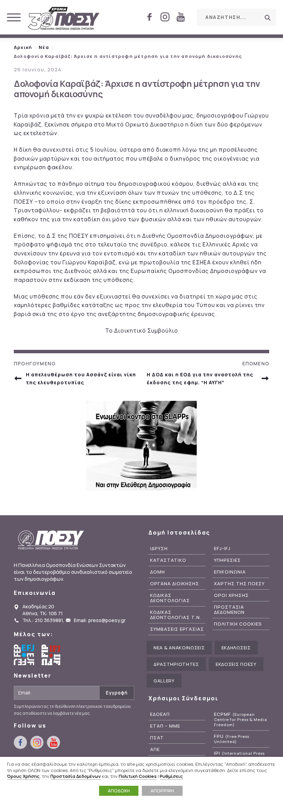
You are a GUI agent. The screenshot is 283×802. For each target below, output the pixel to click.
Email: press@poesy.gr (100, 620)
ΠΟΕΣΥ (64, 19)
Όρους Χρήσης (23, 776)
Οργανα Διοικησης (174, 583)
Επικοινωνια (230, 572)
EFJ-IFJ (222, 548)
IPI (239, 756)
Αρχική (23, 47)
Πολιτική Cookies (138, 776)
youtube (180, 17)
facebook (149, 17)
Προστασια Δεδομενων (229, 610)
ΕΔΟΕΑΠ (160, 714)
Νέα (44, 47)
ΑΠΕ (155, 749)
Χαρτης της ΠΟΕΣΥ (239, 583)
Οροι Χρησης (231, 595)
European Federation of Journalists (24, 654)
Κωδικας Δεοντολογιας (170, 598)
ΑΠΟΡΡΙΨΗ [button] (162, 791)
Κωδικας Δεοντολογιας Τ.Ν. (175, 615)
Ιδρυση (159, 548)
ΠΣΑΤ (157, 737)
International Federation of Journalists (51, 654)
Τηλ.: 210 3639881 (42, 620)
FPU (231, 739)
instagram (165, 17)
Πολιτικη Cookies (238, 624)
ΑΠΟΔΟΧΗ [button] (119, 791)
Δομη (157, 572)
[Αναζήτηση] (267, 18)
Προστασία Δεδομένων (75, 776)
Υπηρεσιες (227, 560)
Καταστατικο (168, 560)
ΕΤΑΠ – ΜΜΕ (165, 726)
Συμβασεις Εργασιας (177, 629)
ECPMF (240, 719)
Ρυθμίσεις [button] (171, 776)
